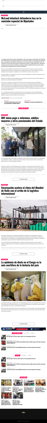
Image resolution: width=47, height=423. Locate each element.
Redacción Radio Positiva (11, 25)
